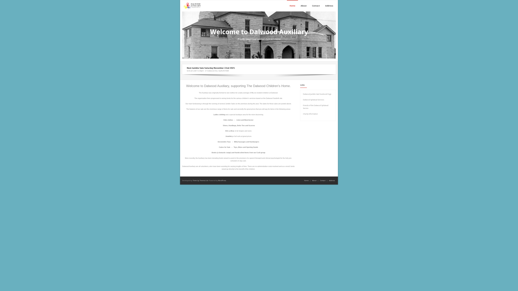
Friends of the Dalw (310, 105)
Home (306, 180)
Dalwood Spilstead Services (313, 100)
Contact (323, 180)
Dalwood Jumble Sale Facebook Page (317, 94)
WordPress (222, 180)
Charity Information (310, 114)
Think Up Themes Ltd (200, 180)
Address (332, 180)
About (314, 180)
